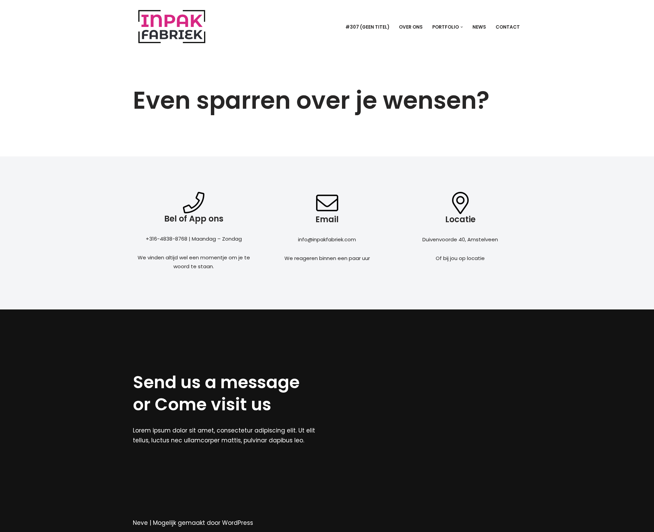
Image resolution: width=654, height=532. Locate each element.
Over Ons (411, 27)
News (479, 27)
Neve (140, 523)
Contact (508, 27)
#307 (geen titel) (367, 27)
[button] (462, 27)
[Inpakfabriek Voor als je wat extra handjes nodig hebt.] (172, 27)
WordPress (237, 523)
